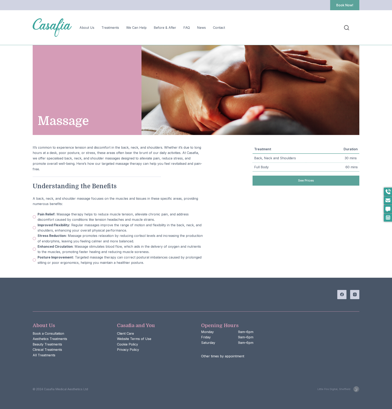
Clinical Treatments (47, 350)
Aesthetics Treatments (50, 339)
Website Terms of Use (134, 339)
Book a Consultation (48, 333)
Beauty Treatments (47, 344)
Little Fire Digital (333, 389)
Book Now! (344, 5)
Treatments (110, 28)
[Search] (346, 27)
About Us (86, 28)
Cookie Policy (127, 344)
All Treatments (44, 355)
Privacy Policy (128, 350)
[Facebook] (341, 294)
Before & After (165, 28)
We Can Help (136, 28)
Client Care (125, 333)
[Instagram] (354, 294)
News (201, 28)
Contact (219, 28)
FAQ (186, 28)
